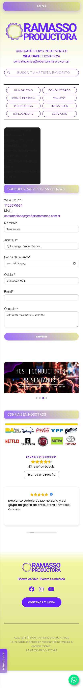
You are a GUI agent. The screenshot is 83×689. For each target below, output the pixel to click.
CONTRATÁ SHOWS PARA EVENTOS (41, 51)
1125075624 (51, 56)
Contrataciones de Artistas (53, 637)
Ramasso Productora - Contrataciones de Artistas (41, 31)
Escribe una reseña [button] (41, 475)
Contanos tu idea (41, 602)
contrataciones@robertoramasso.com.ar (41, 61)
